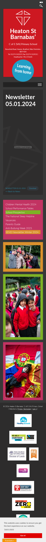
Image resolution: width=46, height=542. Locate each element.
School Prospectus (15, 212)
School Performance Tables (20, 208)
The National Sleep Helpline (20, 216)
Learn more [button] (9, 529)
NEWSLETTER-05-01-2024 (16, 188)
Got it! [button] (23, 536)
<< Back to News (13, 191)
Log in (35, 409)
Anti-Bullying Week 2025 (19, 228)
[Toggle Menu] (40, 84)
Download (32, 188)
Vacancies (11, 220)
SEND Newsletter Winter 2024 (22, 232)
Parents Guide (13, 224)
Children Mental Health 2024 (21, 204)
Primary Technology (24, 409)
